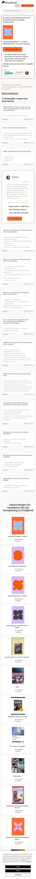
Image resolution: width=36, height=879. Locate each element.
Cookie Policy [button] (24, 859)
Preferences (18, 874)
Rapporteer (5, 119)
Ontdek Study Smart (27, 5)
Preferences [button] (28, 861)
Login (17, 5)
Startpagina (5, 84)
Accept (18, 866)
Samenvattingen (15, 84)
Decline (18, 870)
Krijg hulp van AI (30, 119)
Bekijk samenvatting (13, 49)
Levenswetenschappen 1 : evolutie (13, 87)
